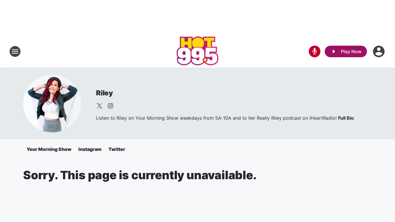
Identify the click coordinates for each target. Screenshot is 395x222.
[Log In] (379, 51)
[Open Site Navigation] (15, 51)
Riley (104, 93)
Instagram (89, 149)
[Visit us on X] (99, 105)
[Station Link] (197, 51)
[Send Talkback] (314, 51)
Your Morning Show (49, 149)
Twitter (116, 149)
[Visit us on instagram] (110, 105)
